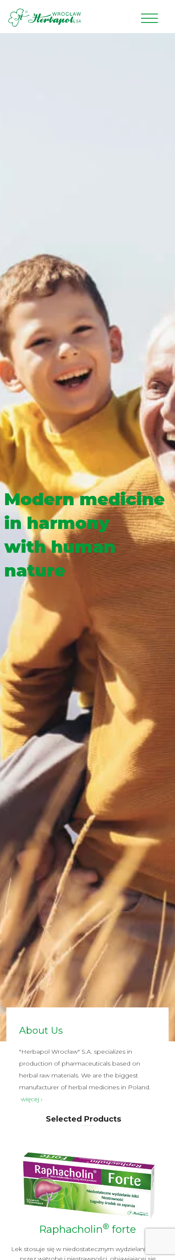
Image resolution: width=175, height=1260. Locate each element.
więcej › (31, 1099)
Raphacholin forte (87, 1229)
